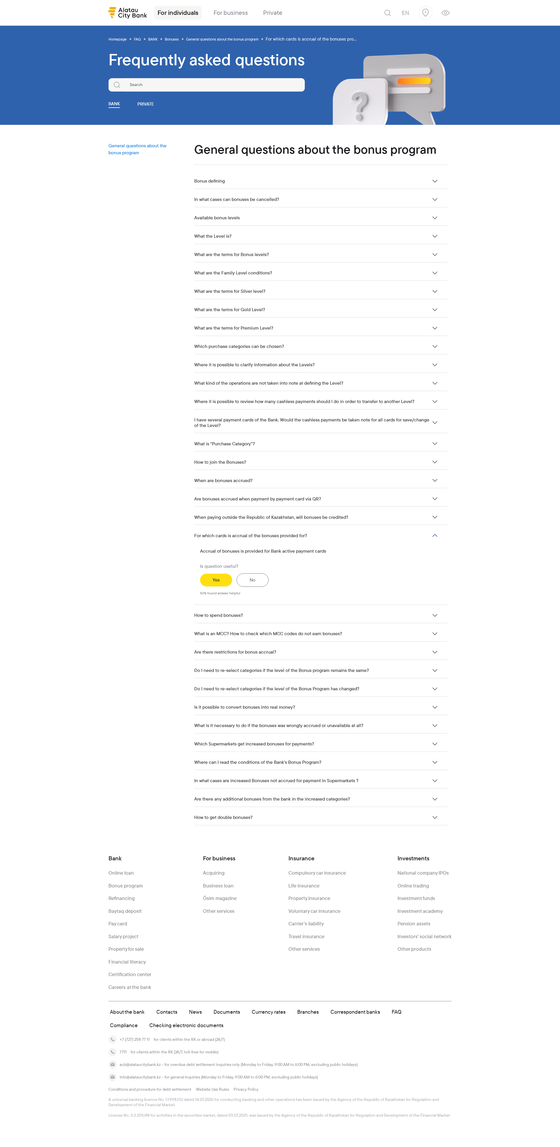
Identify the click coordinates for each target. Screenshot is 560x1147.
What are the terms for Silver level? (229, 291)
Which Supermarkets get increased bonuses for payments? (254, 744)
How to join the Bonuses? (220, 462)
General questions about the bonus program (137, 149)
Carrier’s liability (306, 923)
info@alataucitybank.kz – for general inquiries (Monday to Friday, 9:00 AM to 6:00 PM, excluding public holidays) (219, 1077)
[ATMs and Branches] (426, 13)
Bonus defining (209, 181)
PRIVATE (145, 104)
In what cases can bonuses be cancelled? (236, 199)
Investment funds (416, 898)
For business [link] (231, 13)
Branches (308, 1011)
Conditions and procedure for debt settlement (149, 1089)
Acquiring (214, 873)
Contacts (166, 1011)
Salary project (123, 936)
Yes (216, 580)
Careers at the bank (129, 987)
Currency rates (269, 1011)
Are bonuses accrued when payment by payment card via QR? (257, 499)
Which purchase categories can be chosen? (239, 346)
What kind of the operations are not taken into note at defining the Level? (268, 383)
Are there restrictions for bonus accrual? (235, 652)
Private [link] (272, 13)
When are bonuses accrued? (223, 480)
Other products (414, 949)
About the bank (127, 1011)
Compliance (124, 1025)
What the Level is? (213, 236)
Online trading (413, 885)
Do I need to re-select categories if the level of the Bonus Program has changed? (276, 689)
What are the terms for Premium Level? (233, 328)
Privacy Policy (246, 1089)
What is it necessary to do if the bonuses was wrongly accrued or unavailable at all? (278, 725)
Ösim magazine (220, 898)
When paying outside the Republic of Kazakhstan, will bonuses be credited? (271, 517)
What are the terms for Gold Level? (229, 310)
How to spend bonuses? (218, 615)
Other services (219, 911)
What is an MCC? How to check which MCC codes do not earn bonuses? (268, 634)
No (253, 580)
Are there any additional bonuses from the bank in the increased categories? (272, 799)
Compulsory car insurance (317, 873)
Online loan (121, 873)
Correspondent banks (355, 1011)
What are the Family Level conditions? (233, 273)
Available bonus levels (217, 218)
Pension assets (414, 923)
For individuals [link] (178, 13)
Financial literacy (127, 962)
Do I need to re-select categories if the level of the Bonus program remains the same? (281, 670)
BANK (114, 103)
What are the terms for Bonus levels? (231, 254)
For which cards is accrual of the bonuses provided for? (250, 536)
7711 (123, 1052)
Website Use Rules (212, 1089)
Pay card (117, 923)
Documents (227, 1011)
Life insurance (303, 885)
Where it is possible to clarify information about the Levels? (254, 365)
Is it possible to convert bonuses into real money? (244, 707)
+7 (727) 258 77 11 (135, 1039)
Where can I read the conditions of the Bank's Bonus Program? (257, 762)
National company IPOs (423, 873)
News (195, 1011)
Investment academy (420, 911)
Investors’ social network (425, 936)
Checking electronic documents (186, 1025)
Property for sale (126, 949)
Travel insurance (306, 936)
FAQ (396, 1011)
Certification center (129, 974)
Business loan (218, 885)
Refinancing (121, 898)
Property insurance (309, 898)
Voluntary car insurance (314, 911)
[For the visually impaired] (446, 13)
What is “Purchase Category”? (224, 444)
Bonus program (125, 885)
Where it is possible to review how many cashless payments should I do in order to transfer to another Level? (304, 401)
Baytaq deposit (125, 911)
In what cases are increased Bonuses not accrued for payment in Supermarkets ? (276, 780)
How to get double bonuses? (223, 817)
